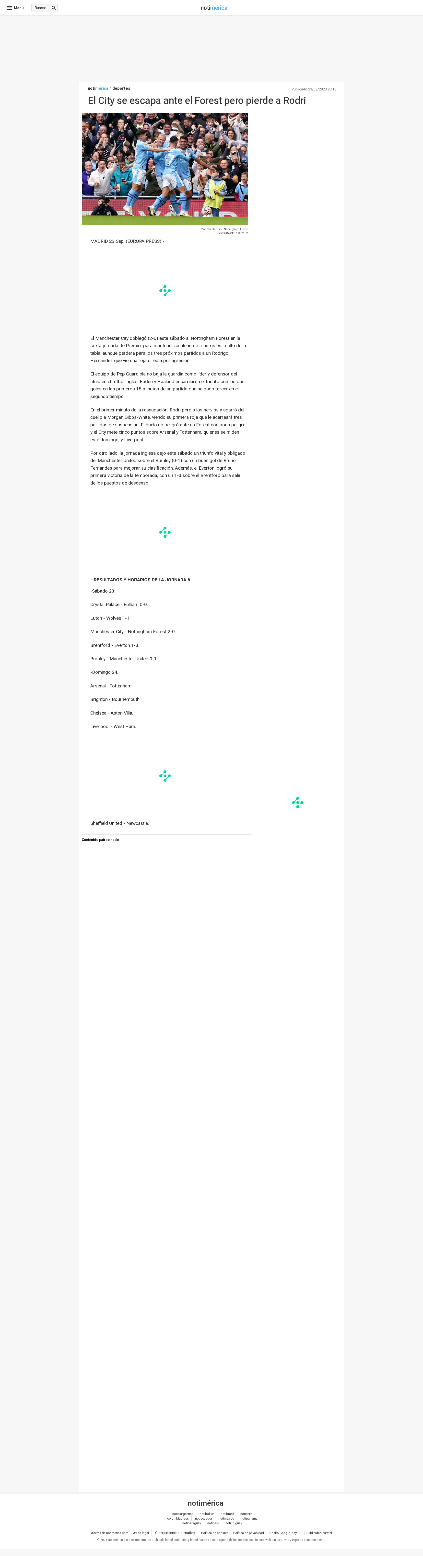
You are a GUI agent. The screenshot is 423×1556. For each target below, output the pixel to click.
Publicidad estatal (319, 1533)
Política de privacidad (248, 1533)
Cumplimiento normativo (175, 1532)
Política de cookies (214, 1533)
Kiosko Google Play (283, 1533)
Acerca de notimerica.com (109, 1533)
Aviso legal (141, 1533)
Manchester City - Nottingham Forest (224, 229)
